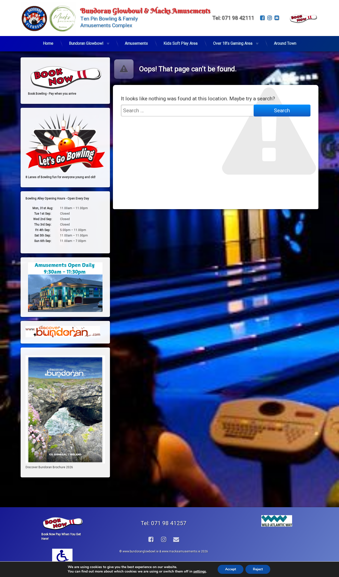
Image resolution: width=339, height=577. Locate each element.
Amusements (136, 43)
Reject (258, 569)
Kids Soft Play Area (181, 43)
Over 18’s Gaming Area (232, 43)
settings (199, 571)
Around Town (285, 43)
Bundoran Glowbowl (86, 43)
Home (48, 43)
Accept (230, 569)
